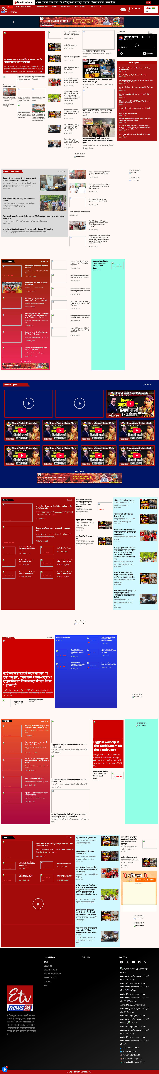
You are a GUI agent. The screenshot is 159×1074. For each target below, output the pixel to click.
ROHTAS (12, 291)
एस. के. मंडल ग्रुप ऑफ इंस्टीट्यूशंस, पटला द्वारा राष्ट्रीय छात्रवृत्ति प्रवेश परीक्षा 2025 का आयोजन (27, 548)
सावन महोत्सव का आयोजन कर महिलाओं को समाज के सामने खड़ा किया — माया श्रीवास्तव (72, 33)
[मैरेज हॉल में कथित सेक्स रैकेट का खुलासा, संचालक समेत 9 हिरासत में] (38, 92)
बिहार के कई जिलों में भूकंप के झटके (64, 548)
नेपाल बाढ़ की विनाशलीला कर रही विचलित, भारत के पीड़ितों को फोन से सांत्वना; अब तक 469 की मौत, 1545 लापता (24, 79)
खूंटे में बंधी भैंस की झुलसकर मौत (72, 57)
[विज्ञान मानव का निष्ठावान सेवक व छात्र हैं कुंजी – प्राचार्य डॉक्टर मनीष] (17, 535)
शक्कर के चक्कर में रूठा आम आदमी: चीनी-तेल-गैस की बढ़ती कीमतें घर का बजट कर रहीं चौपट (124, 575)
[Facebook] (121, 962)
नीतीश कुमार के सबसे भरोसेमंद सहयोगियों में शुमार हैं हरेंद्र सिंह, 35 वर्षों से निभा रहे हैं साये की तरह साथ (24, 100)
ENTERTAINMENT (5, 275)
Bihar (99, 509)
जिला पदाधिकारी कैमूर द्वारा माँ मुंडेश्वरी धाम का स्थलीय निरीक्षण (9, 85)
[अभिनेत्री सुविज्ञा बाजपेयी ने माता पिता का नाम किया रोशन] (12, 271)
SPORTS (121, 776)
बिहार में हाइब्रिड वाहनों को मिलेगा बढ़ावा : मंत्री (18, 702)
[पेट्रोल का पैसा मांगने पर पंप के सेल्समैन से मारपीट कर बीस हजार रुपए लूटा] (99, 68)
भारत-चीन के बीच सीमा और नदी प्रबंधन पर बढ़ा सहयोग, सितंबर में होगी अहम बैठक (38, 78)
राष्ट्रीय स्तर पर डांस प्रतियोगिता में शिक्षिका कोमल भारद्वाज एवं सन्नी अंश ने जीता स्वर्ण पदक (80, 303)
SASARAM (12, 275)
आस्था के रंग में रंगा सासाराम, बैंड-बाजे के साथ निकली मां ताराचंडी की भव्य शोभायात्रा (71, 80)
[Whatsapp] (145, 962)
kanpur (47, 877)
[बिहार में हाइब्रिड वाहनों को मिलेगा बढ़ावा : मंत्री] (6, 703)
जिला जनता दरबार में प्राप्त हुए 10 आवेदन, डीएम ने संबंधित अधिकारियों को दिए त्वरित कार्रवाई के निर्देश (71, 127)
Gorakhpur (46, 877)
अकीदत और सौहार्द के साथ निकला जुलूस (8, 105)
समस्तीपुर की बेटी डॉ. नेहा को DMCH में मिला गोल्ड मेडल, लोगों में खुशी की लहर (108, 651)
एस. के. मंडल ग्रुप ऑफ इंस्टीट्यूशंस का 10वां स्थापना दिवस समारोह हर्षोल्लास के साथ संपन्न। (77, 651)
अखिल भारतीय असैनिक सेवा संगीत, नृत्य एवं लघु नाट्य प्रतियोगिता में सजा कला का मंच (80, 263)
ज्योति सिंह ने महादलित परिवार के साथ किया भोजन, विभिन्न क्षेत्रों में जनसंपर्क (80, 276)
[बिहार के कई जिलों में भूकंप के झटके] (47, 550)
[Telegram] (139, 962)
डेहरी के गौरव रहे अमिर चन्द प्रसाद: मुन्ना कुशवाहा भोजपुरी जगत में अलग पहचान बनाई (36, 299)
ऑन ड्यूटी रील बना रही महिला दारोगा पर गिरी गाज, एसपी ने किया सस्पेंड (36, 349)
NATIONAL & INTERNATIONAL (8, 275)
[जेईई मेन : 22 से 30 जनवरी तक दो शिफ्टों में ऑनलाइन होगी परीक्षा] (8, 563)
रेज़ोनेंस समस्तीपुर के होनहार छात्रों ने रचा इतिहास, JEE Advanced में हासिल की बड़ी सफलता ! (108, 639)
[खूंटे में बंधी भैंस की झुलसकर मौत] (54, 58)
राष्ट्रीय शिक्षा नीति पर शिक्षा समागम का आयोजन (97, 110)
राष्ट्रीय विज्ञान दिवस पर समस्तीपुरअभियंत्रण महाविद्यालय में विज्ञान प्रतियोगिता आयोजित (78, 664)
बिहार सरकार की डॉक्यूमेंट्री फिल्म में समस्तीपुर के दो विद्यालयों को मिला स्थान (36, 333)
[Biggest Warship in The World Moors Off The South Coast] (70, 731)
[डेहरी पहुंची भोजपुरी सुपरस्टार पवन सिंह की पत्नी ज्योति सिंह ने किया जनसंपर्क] (59, 318)
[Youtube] (133, 962)
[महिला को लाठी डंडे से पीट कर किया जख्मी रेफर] (54, 70)
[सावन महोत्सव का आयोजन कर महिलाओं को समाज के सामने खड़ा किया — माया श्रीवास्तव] (54, 34)
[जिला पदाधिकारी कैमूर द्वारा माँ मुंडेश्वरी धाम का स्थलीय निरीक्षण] (9, 80)
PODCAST (117, 776)
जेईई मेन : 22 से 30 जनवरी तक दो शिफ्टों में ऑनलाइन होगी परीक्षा (26, 876)
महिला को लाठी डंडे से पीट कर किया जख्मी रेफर (123, 515)
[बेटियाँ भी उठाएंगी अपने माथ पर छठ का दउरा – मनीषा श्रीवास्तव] (12, 287)
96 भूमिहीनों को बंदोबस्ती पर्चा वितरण (94, 51)
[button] (141, 2)
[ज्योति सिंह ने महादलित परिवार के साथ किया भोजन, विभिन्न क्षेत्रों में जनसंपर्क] (59, 278)
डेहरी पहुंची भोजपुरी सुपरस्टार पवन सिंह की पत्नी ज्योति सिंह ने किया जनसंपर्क (80, 316)
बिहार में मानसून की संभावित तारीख (36, 699)
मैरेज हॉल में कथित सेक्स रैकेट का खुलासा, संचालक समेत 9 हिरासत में (38, 99)
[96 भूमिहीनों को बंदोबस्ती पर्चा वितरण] (99, 40)
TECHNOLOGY (13, 542)
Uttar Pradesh (43, 880)
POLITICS (9, 575)
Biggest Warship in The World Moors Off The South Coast (100, 264)
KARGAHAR (7, 291)
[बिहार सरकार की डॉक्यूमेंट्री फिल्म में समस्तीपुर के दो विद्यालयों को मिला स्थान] (12, 337)
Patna (11, 291)
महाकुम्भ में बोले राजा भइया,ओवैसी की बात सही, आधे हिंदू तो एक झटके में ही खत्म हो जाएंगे (80, 330)
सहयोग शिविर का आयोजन (70, 45)
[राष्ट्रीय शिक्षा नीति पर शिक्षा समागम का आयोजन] (99, 99)
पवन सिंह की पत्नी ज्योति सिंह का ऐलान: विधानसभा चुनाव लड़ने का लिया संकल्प (80, 290)
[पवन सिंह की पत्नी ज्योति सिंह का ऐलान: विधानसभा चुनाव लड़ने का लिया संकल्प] (59, 291)
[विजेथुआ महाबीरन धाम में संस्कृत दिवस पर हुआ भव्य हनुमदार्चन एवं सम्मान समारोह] (9, 92)
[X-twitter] (127, 962)
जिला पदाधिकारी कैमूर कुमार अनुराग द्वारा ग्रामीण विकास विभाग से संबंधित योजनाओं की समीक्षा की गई (71, 142)
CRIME (142, 522)
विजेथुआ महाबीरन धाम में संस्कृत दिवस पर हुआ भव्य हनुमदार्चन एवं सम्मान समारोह (75, 2)
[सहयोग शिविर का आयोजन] (54, 47)
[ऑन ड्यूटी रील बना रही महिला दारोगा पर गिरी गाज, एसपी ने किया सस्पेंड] (12, 352)
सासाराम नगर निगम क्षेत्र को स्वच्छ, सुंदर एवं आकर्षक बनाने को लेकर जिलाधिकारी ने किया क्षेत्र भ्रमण (98, 140)
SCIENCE (47, 552)
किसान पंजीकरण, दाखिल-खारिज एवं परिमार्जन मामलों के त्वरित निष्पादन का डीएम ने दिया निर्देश (23, 60)
